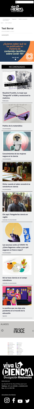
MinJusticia (10, 345)
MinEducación (20, 351)
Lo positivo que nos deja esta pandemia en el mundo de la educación (14, 310)
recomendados (7, 128)
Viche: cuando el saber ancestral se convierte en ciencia (16, 185)
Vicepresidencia (11, 344)
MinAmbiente (10, 351)
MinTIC (19, 347)
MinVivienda (10, 354)
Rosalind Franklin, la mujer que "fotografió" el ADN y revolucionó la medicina (16, 95)
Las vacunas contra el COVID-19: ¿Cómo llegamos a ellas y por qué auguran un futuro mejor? (15, 247)
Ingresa (14, 19)
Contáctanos (6, 19)
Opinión (5, 316)
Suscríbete (6, 20)
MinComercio (11, 349)
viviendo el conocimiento (9, 220)
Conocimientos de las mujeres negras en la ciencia (14, 155)
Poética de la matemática (12, 125)
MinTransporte (11, 352)
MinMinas (10, 348)
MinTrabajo (20, 352)
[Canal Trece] (15, 330)
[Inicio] (17, 8)
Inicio (2, 23)
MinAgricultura (20, 349)
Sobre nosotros (23, 19)
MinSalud (19, 354)
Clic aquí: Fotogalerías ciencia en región (15, 215)
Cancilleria (20, 345)
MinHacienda (10, 347)
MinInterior (20, 344)
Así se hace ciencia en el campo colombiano (15, 279)
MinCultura (20, 348)
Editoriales (6, 100)
